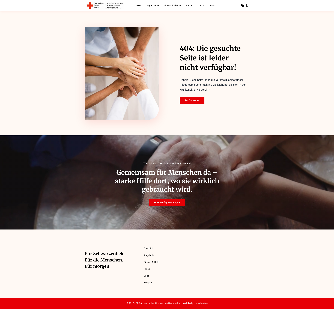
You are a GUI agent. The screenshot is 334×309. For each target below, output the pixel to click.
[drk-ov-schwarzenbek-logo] (105, 3)
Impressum (162, 303)
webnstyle (203, 303)
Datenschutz (175, 303)
